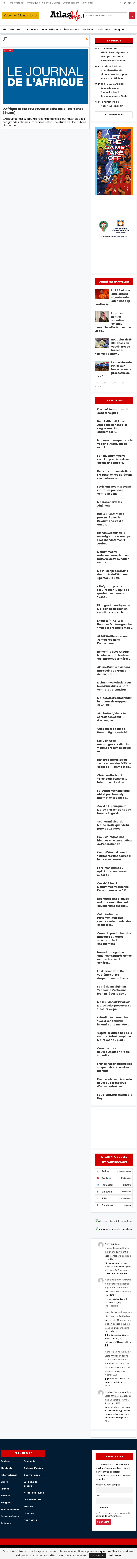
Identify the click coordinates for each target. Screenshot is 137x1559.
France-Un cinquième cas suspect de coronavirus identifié (114, 1067)
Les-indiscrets (32, 1499)
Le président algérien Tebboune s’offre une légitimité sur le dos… (111, 990)
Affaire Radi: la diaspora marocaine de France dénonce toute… (113, 670)
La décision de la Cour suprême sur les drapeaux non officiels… (113, 974)
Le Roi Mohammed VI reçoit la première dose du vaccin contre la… (113, 459)
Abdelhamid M (113, 1279)
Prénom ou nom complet (108, 1484)
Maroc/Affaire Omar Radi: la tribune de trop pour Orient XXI (114, 701)
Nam (107, 1244)
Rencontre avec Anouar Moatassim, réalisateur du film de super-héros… (113, 655)
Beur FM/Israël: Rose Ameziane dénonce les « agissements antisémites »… (112, 427)
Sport (4, 1481)
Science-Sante (10, 1516)
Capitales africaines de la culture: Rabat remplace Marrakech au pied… (114, 1036)
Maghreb (16, 29)
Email (98, 1495)
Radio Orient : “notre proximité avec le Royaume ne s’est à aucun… (110, 519)
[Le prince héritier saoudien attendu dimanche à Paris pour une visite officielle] (102, 316)
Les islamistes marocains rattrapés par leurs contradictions (114, 490)
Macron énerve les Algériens (109, 503)
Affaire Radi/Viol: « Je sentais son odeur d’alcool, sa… (111, 717)
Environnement (71, 2)
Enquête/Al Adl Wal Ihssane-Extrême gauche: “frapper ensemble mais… (114, 624)
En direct (6, 1461)
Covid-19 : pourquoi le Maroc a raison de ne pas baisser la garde (114, 809)
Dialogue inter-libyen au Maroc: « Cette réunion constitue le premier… (113, 609)
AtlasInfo (103, 1507)
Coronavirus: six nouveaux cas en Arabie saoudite (113, 1052)
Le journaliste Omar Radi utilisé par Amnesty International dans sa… (113, 794)
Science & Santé (51, 2)
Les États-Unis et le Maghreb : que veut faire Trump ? (118, 1396)
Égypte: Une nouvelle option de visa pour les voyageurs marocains (118, 1323)
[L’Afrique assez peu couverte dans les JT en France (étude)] (45, 76)
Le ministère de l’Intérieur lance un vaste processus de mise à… (113, 369)
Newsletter (87, 2)
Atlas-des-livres (34, 1492)
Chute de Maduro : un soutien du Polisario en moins (117, 1367)
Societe (5, 1495)
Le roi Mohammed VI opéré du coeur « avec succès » (112, 871)
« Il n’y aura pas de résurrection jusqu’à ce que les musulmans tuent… (113, 592)
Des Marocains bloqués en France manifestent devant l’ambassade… (113, 902)
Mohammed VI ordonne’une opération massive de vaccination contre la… (113, 557)
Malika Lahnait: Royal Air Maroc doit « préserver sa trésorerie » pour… (114, 1005)
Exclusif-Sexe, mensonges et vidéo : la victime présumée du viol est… (114, 746)
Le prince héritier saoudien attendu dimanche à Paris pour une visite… (113, 322)
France (31, 29)
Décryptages (17, 2)
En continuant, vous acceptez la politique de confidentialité (113, 1514)
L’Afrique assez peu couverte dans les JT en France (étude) (43, 111)
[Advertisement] (113, 1127)
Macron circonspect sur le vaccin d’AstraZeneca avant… (114, 444)
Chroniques (33, 2)
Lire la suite (114, 1555)
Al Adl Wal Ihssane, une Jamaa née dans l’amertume (112, 639)
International (50, 29)
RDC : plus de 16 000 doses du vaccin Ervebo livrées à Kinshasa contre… (113, 346)
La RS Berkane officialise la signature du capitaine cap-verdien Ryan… (113, 297)
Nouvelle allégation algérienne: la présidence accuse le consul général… (114, 957)
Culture (103, 29)
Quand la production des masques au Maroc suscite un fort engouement (114, 938)
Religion (119, 29)
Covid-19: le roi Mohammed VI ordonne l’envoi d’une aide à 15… (113, 887)
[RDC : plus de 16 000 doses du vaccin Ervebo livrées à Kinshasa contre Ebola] (102, 343)
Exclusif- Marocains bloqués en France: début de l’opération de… (114, 840)
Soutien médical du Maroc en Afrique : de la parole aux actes (113, 825)
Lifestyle (29, 1513)
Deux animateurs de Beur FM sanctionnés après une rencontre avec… (114, 474)
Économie (70, 29)
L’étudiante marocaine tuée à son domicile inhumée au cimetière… (113, 1021)
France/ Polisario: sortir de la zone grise (113, 411)
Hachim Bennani (114, 1392)
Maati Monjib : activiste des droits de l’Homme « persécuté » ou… (112, 574)
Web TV (28, 1506)
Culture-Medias (33, 1468)
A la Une (8, 50)
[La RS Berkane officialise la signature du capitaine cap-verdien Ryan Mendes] (102, 294)
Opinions (6, 1523)
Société (88, 29)
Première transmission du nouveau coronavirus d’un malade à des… (114, 1082)
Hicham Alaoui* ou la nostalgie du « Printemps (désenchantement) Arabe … (114, 538)
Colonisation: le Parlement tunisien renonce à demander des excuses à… (114, 919)
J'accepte (97, 1555)
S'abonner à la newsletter (20, 15)
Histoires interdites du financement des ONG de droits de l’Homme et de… (114, 763)
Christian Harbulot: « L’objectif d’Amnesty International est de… (112, 778)
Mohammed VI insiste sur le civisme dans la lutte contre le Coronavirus (114, 686)
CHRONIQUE (30, 1520)
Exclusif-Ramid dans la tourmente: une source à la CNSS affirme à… (114, 856)
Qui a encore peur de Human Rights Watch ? (112, 730)
